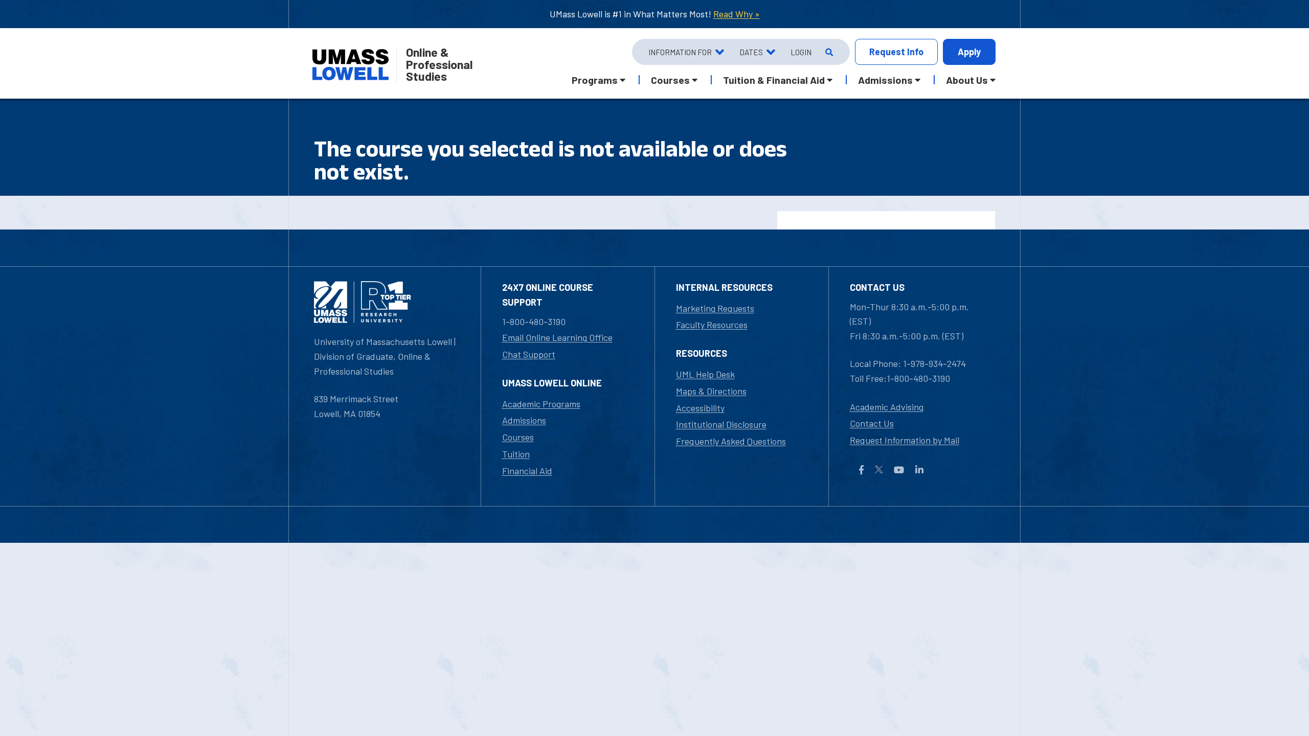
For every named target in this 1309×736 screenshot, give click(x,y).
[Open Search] (828, 52)
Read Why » (736, 13)
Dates (751, 52)
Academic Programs (541, 403)
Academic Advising (886, 406)
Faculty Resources (712, 324)
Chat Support (528, 354)
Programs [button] (595, 79)
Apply (969, 51)
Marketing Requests (715, 308)
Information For (680, 52)
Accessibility (700, 407)
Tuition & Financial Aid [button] (774, 79)
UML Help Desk (705, 374)
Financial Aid (527, 470)
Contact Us (872, 423)
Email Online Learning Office (557, 337)
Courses (518, 437)
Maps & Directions (711, 391)
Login (801, 52)
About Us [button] (967, 79)
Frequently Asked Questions (731, 441)
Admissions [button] (885, 79)
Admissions (524, 420)
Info (896, 51)
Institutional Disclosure (721, 424)
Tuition (516, 453)
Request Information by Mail (904, 440)
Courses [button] (670, 79)
